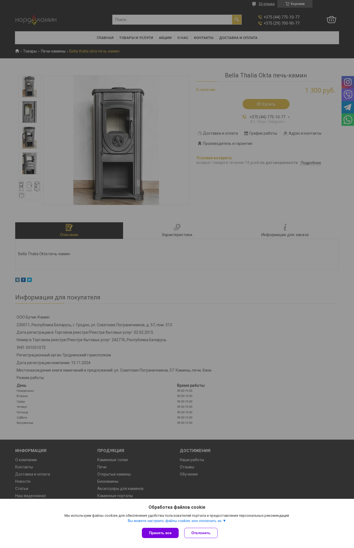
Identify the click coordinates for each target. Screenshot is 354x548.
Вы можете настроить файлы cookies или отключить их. (175, 521)
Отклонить (200, 533)
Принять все (160, 533)
